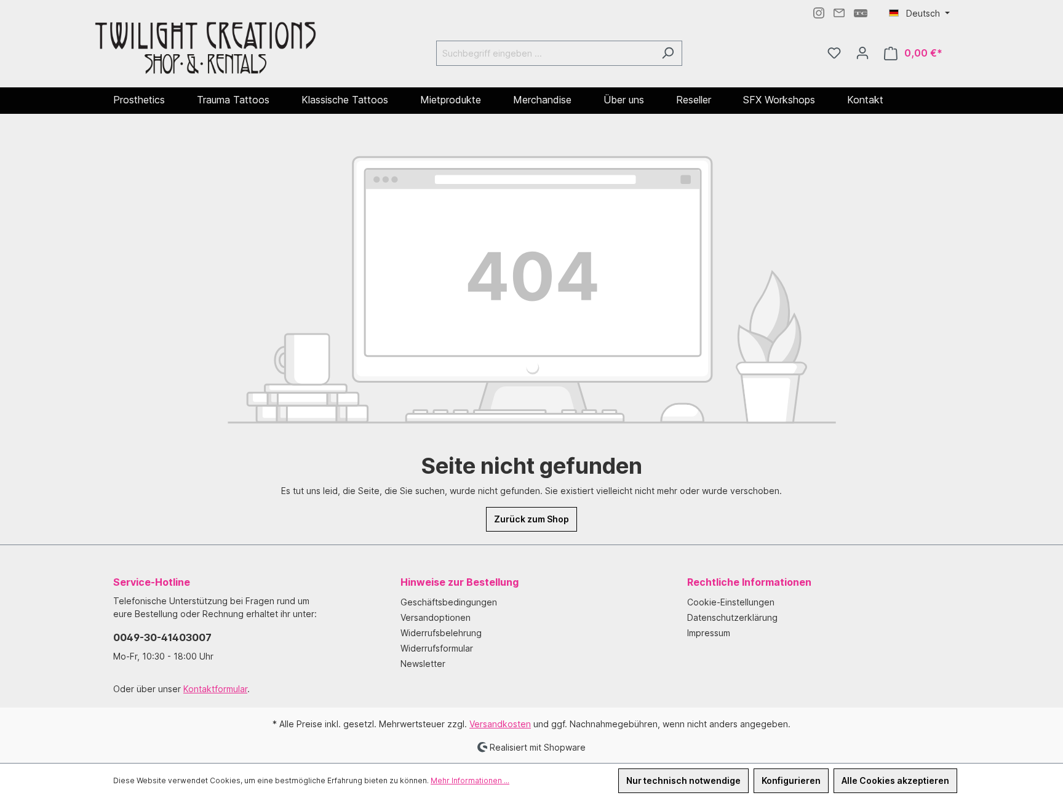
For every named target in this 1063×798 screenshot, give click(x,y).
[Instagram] (818, 12)
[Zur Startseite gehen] (205, 51)
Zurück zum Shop (531, 519)
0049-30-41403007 (162, 637)
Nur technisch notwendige (683, 780)
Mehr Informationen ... (470, 780)
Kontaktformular (215, 689)
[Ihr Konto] (862, 53)
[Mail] (839, 12)
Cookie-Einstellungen (730, 602)
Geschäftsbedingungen (448, 602)
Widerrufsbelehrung (441, 633)
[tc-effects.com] (860, 12)
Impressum (708, 633)
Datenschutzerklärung (732, 617)
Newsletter (422, 663)
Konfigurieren (791, 780)
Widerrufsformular (436, 648)
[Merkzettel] (834, 53)
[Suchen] (667, 53)
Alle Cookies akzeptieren (895, 780)
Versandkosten (500, 724)
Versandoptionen (435, 617)
